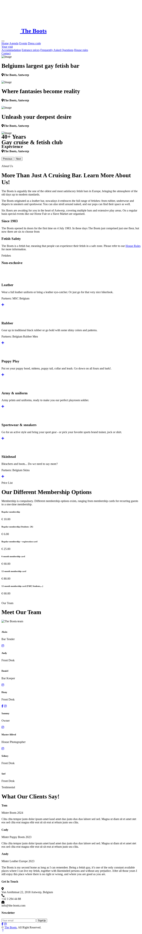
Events (23, 43)
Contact (6, 53)
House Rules (133, 245)
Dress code (34, 43)
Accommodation (11, 50)
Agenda (13, 43)
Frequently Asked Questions (56, 50)
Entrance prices (31, 50)
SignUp (42, 920)
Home (5, 43)
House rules (81, 50)
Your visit (7, 46)
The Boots (10, 927)
